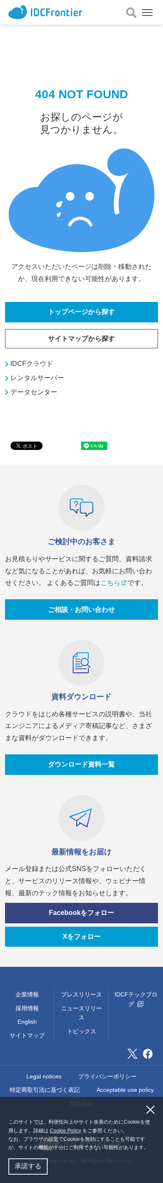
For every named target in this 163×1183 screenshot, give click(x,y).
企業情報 (27, 994)
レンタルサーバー (37, 377)
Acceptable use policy (125, 1089)
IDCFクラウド (31, 363)
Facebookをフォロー (81, 912)
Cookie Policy (65, 1131)
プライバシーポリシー (107, 1076)
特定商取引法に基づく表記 (45, 1089)
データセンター (33, 392)
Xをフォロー (82, 936)
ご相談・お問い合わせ (81, 609)
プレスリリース (81, 994)
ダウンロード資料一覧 (81, 764)
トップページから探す (81, 311)
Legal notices (43, 1076)
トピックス (81, 1031)
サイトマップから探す (81, 338)
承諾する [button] (28, 1166)
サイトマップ (27, 1035)
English (27, 1021)
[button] (151, 1148)
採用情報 (27, 1008)
